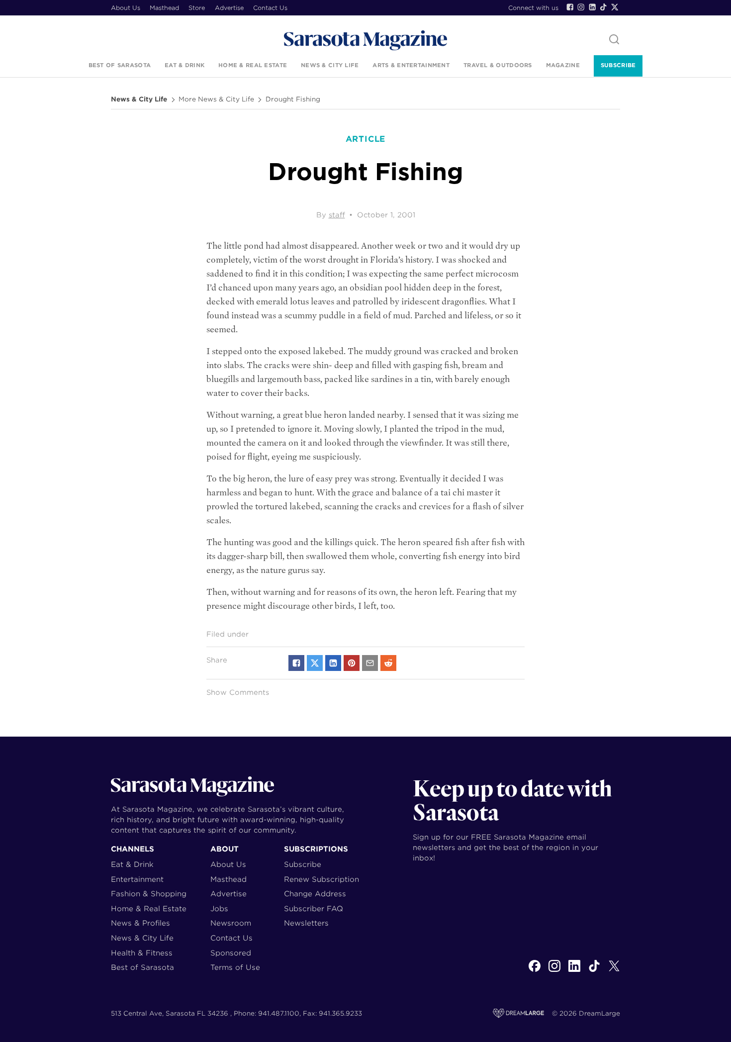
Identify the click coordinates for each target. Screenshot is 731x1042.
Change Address (315, 893)
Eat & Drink (184, 65)
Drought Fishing (293, 99)
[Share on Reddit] (388, 663)
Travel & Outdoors (497, 65)
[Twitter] (614, 6)
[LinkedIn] (592, 6)
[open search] (614, 40)
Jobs (219, 908)
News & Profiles (140, 923)
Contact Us (270, 7)
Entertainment (137, 879)
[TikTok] (603, 6)
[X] (614, 971)
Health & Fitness (142, 952)
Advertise (229, 7)
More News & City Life (216, 99)
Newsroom (230, 923)
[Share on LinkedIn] (333, 663)
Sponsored (230, 952)
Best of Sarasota (120, 65)
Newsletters (306, 923)
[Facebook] (569, 6)
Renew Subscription (321, 879)
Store (196, 7)
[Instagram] (580, 6)
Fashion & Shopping (148, 893)
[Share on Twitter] (315, 663)
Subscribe (618, 65)
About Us (125, 7)
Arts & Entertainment (411, 65)
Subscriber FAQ (313, 908)
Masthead (164, 7)
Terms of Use (235, 967)
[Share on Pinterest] (352, 663)
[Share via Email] (370, 663)
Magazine (563, 65)
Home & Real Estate (252, 65)
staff (337, 215)
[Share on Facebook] (296, 663)
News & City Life (330, 65)
